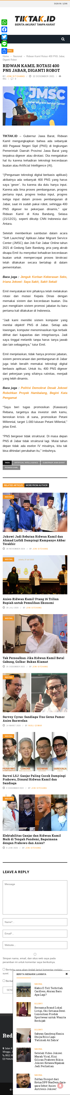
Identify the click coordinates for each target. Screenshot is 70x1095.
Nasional (9, 497)
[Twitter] (4, 36)
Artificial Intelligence (26, 463)
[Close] (66, 974)
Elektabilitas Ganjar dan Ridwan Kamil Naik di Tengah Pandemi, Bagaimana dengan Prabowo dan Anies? (32, 839)
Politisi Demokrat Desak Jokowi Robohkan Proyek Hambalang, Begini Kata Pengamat (35, 392)
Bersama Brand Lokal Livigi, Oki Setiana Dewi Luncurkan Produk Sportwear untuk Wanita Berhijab (50, 1014)
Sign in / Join (60, 3)
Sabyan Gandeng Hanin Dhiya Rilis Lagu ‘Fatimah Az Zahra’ (49, 1037)
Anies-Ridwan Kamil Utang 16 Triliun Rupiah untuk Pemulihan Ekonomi (31, 601)
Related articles (13, 485)
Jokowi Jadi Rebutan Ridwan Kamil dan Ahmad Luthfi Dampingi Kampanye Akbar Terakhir (34, 540)
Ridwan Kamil (11, 467)
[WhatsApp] (4, 22)
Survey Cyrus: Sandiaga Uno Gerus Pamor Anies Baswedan (34, 718)
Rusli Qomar (35, 725)
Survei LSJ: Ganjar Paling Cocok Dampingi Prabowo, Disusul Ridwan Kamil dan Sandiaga (34, 779)
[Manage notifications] (60, 1086)
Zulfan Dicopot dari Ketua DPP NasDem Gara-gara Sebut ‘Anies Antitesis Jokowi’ (50, 1084)
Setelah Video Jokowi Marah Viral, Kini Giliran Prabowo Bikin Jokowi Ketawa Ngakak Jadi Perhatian (49, 1059)
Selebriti (38, 1003)
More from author (37, 485)
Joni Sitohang (15, 76)
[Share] (4, 51)
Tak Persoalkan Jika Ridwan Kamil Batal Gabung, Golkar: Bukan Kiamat (33, 660)
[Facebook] (4, 29)
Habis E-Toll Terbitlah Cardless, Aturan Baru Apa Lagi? (48, 991)
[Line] (4, 43)
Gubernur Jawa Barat (54, 463)
